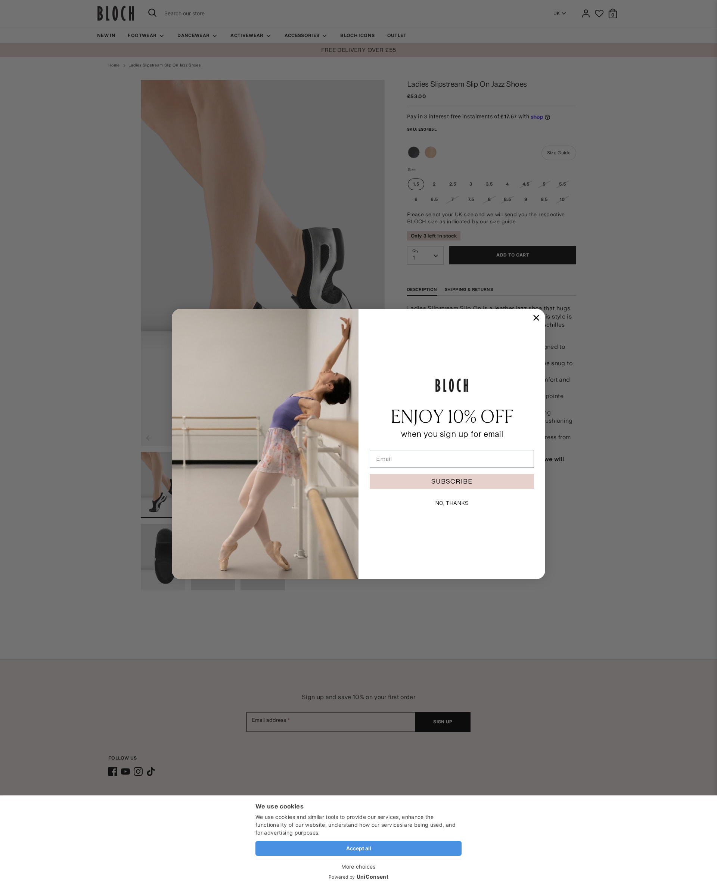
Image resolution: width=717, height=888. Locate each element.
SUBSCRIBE (451, 481)
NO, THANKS (452, 503)
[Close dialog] (536, 318)
